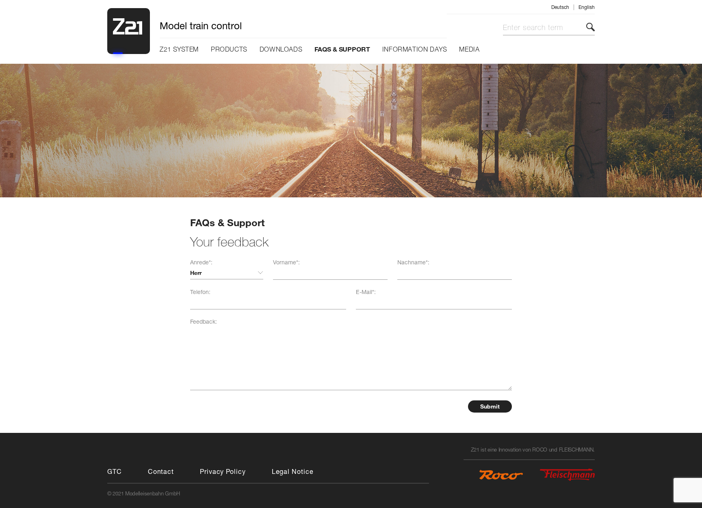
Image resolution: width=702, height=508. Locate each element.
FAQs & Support (342, 49)
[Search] (590, 27)
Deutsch (560, 7)
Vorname (286, 262)
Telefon (200, 291)
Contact (161, 471)
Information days (414, 49)
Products (229, 49)
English (586, 7)
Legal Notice (293, 471)
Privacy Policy (223, 471)
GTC (114, 471)
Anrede (201, 262)
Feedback (203, 321)
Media (469, 49)
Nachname (413, 262)
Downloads (281, 49)
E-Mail (366, 291)
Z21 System (179, 49)
